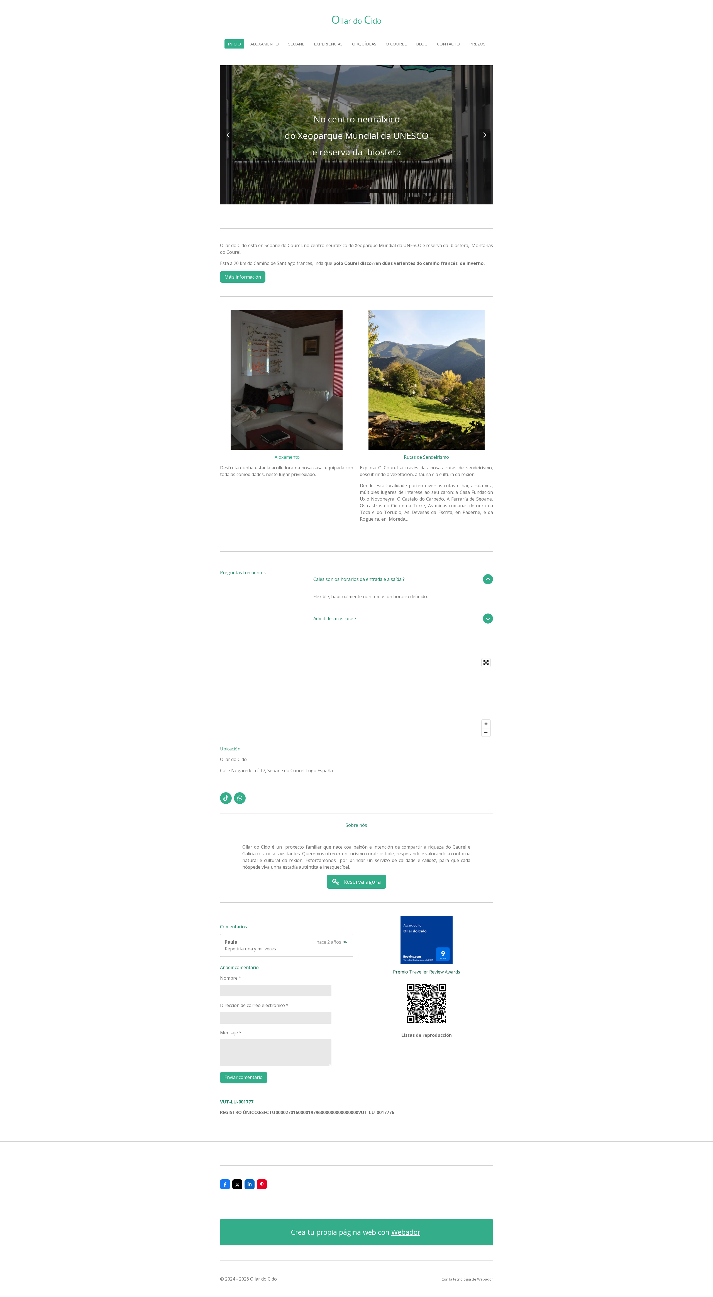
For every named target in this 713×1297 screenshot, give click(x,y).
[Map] (356, 697)
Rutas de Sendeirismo (426, 457)
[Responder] (345, 942)
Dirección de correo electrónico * (254, 1005)
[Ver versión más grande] (287, 380)
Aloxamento (287, 457)
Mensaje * (230, 1033)
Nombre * (230, 978)
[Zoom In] (486, 724)
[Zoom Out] (486, 732)
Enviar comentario (243, 1077)
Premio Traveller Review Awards (426, 972)
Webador (405, 1232)
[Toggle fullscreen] (486, 662)
